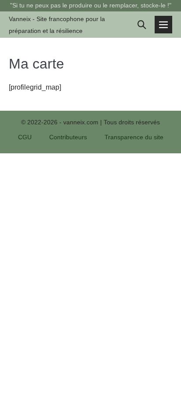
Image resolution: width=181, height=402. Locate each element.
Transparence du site (134, 137)
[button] (142, 24)
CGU (25, 137)
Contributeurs (68, 137)
